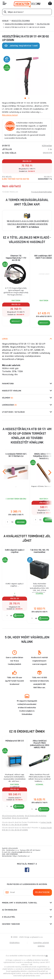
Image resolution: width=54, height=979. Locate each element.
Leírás (5, 339)
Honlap (5, 21)
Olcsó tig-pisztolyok (20, 818)
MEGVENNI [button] (20, 616)
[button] (18, 615)
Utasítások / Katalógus (13, 412)
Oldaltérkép (15, 943)
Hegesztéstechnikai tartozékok (19, 24)
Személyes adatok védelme (41, 944)
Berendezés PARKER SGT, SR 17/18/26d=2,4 (16, 455)
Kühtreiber (47, 145)
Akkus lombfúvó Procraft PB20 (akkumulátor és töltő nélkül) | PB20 (39, 744)
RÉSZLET (16, 321)
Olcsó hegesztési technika (13, 816)
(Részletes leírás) (10, 115)
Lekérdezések (9, 405)
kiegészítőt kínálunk (11, 390)
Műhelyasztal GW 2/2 (14, 740)
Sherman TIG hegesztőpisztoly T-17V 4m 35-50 (16, 258)
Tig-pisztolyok (43, 24)
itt (46, 956)
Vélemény (7, 398)
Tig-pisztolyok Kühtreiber (41, 192)
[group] (14, 584)
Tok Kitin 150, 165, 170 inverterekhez (39, 551)
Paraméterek (8, 383)
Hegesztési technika (20, 21)
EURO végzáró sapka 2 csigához (14, 551)
